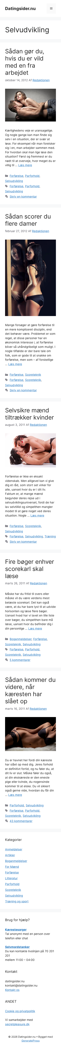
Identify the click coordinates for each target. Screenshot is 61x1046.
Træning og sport (16, 901)
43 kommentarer (21, 821)
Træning (50, 536)
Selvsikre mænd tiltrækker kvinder (29, 414)
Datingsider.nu (20, 8)
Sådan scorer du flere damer (28, 220)
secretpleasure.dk (17, 1024)
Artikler (10, 855)
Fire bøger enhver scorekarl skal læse (29, 568)
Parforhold (32, 176)
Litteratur (11, 878)
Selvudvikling (14, 181)
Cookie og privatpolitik (20, 1011)
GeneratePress (31, 1040)
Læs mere (25, 165)
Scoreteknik (33, 374)
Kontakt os (12, 990)
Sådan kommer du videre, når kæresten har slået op (30, 690)
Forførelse (16, 176)
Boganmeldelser (21, 639)
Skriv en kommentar (23, 196)
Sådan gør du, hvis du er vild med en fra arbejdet (24, 62)
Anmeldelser (13, 849)
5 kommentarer (20, 660)
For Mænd (12, 866)
